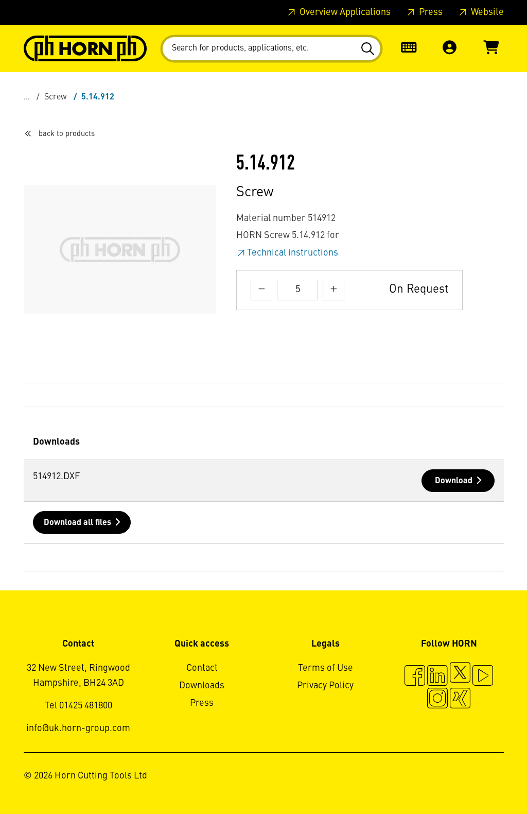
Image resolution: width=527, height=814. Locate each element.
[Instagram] (437, 699)
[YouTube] (482, 677)
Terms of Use (325, 668)
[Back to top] (479, 777)
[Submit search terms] (369, 49)
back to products (67, 134)
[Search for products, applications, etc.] (369, 49)
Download (453, 481)
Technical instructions (292, 253)
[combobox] (271, 48)
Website (486, 12)
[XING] (460, 699)
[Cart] (491, 49)
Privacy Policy (325, 685)
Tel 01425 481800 (78, 705)
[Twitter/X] (460, 677)
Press (430, 12)
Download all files (77, 523)
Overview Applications (344, 12)
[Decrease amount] (261, 290)
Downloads (201, 685)
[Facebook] (415, 677)
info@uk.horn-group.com (78, 728)
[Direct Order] (408, 49)
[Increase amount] (333, 290)
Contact (202, 668)
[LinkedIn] (437, 677)
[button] (450, 49)
